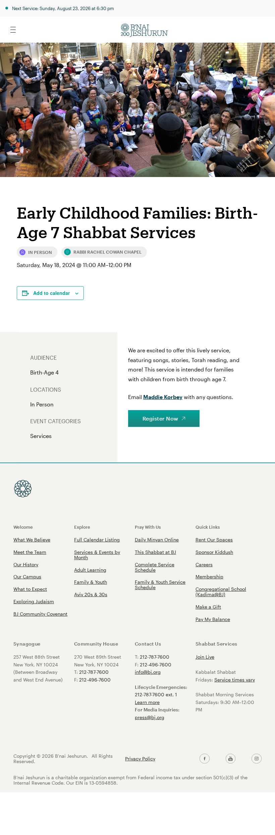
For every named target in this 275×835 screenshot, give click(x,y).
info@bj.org (148, 672)
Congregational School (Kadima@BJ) (221, 591)
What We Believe (31, 539)
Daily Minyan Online (157, 539)
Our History (25, 564)
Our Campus (27, 576)
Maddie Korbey (162, 397)
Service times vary (234, 680)
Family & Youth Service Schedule (160, 584)
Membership (209, 576)
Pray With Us (148, 526)
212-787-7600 (94, 672)
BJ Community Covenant (40, 614)
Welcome (23, 526)
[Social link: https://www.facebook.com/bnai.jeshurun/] (205, 759)
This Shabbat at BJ (155, 552)
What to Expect (30, 589)
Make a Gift (208, 607)
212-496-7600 (95, 680)
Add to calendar (51, 293)
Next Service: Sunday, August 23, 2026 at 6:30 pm (63, 8)
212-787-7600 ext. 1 (156, 694)
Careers (204, 564)
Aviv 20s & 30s (90, 594)
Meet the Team (29, 552)
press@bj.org (149, 717)
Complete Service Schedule (154, 567)
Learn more (147, 702)
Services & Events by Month (97, 554)
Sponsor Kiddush (214, 552)
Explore (82, 526)
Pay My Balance (213, 619)
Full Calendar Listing (97, 539)
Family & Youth (90, 582)
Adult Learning (90, 570)
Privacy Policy (140, 758)
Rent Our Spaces (214, 539)
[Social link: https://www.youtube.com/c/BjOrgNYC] (231, 759)
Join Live (205, 657)
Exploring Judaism (33, 601)
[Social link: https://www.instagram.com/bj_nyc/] (257, 759)
